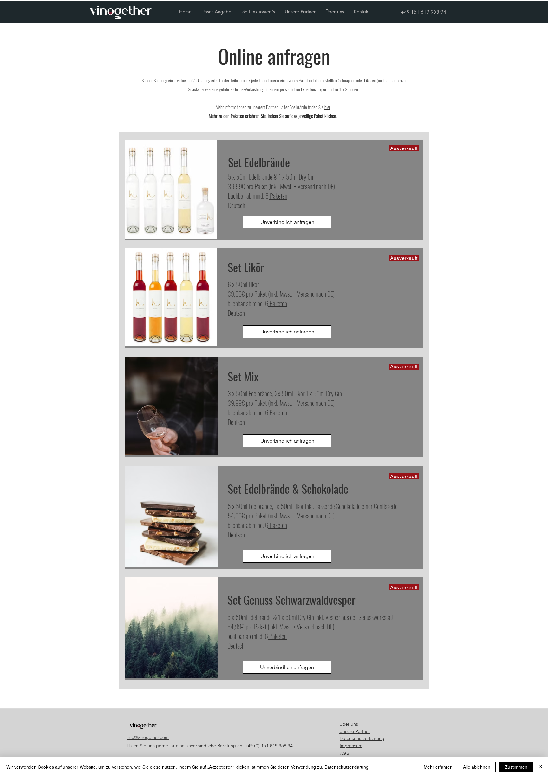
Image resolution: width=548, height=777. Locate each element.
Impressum (351, 745)
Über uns (348, 724)
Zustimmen (516, 767)
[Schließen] (540, 767)
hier (327, 106)
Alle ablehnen (476, 767)
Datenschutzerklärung (362, 738)
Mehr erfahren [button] (438, 767)
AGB (344, 753)
